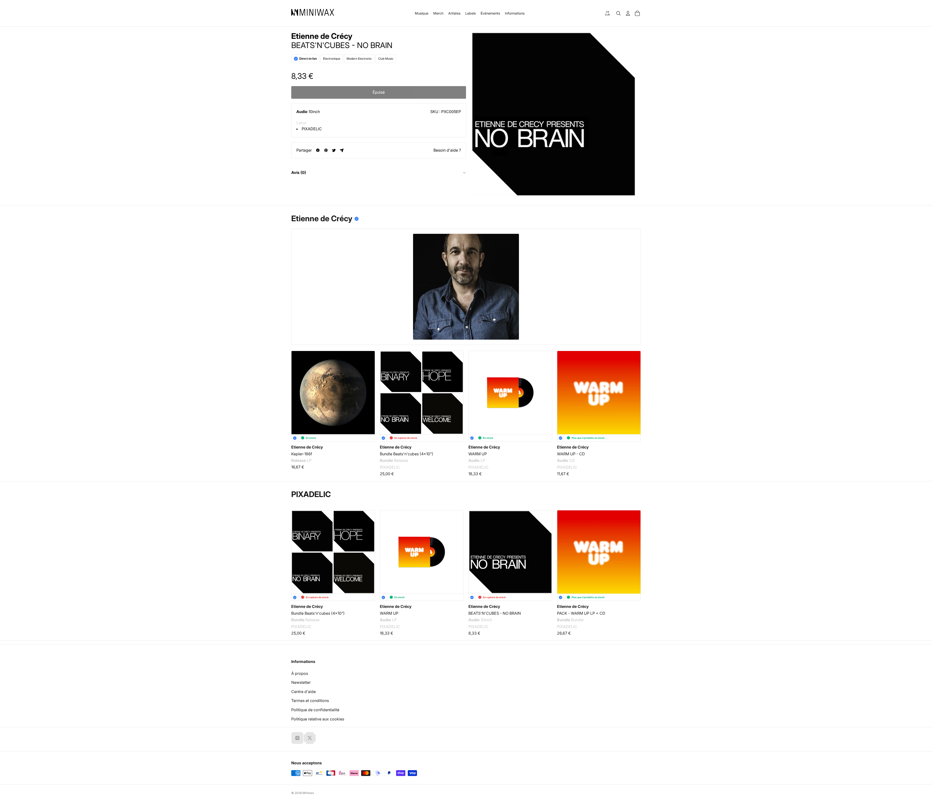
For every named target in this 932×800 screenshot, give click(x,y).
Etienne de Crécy (321, 36)
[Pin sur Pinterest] (326, 150)
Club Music (385, 58)
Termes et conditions (310, 700)
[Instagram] (297, 738)
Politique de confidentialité (315, 709)
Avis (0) (298, 172)
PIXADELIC (312, 128)
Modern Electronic (359, 58)
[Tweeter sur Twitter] (334, 150)
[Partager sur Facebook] (318, 150)
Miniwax (308, 793)
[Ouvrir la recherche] (618, 13)
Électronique (331, 58)
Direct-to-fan (308, 58)
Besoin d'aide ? (447, 150)
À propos (299, 673)
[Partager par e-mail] (342, 150)
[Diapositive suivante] (634, 387)
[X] (310, 738)
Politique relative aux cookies (317, 719)
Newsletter (301, 682)
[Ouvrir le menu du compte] (627, 13)
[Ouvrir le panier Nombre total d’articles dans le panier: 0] (637, 13)
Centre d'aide (303, 691)
